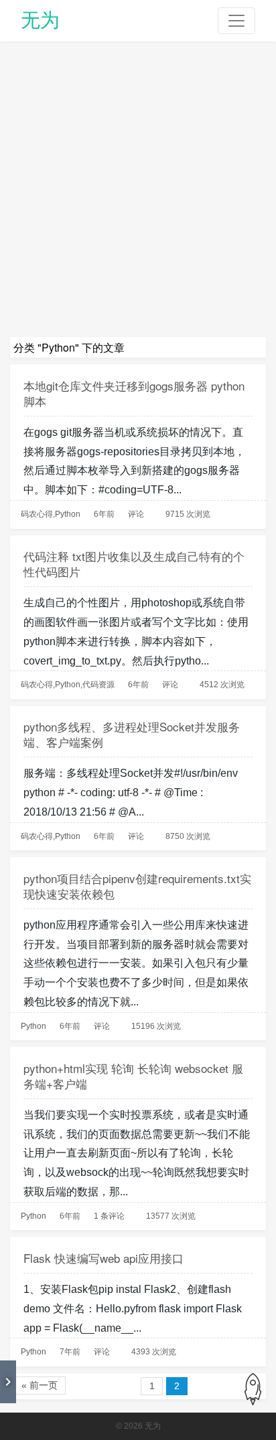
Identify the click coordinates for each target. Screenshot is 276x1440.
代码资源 (98, 684)
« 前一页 (39, 1385)
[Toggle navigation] (236, 20)
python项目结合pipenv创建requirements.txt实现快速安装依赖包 (137, 886)
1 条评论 (109, 1216)
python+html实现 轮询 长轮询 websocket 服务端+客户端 (133, 1076)
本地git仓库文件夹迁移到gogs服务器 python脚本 (134, 393)
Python (67, 514)
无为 (40, 20)
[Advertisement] (138, 192)
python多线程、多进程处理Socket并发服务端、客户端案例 (131, 734)
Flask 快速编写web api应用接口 (103, 1257)
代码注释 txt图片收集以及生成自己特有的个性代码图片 (134, 564)
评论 (136, 514)
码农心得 (37, 514)
